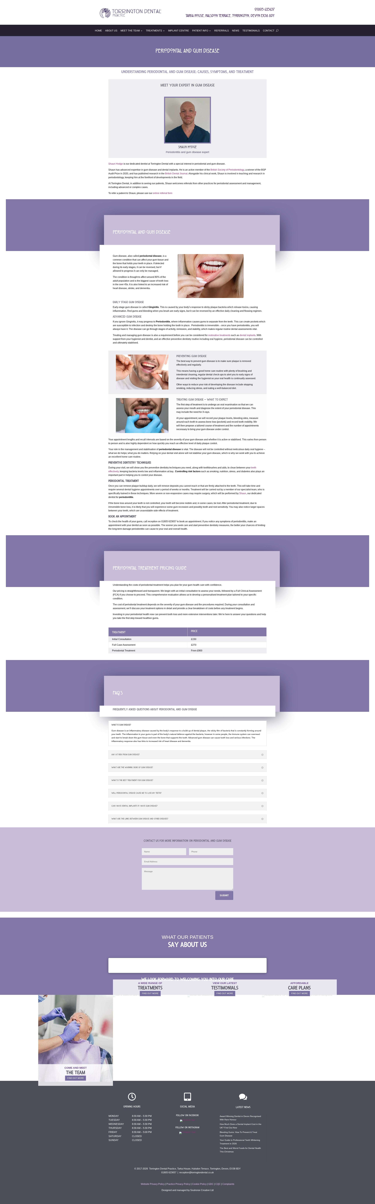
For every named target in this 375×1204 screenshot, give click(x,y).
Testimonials (251, 31)
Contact (268, 31)
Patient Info (200, 31)
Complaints (228, 1184)
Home (98, 31)
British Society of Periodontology (227, 170)
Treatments (154, 31)
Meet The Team (130, 31)
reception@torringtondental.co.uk (196, 1172)
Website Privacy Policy (153, 1184)
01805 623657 (168, 1172)
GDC (211, 1184)
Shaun (242, 493)
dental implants (247, 335)
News (235, 31)
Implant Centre (178, 31)
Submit (224, 895)
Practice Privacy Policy (178, 1184)
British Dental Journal (176, 173)
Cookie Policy (199, 1184)
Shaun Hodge (115, 164)
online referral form (162, 193)
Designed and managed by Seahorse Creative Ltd (188, 1190)
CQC (218, 1184)
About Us (111, 31)
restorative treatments (219, 335)
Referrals (221, 31)
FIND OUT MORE (75, 1078)
